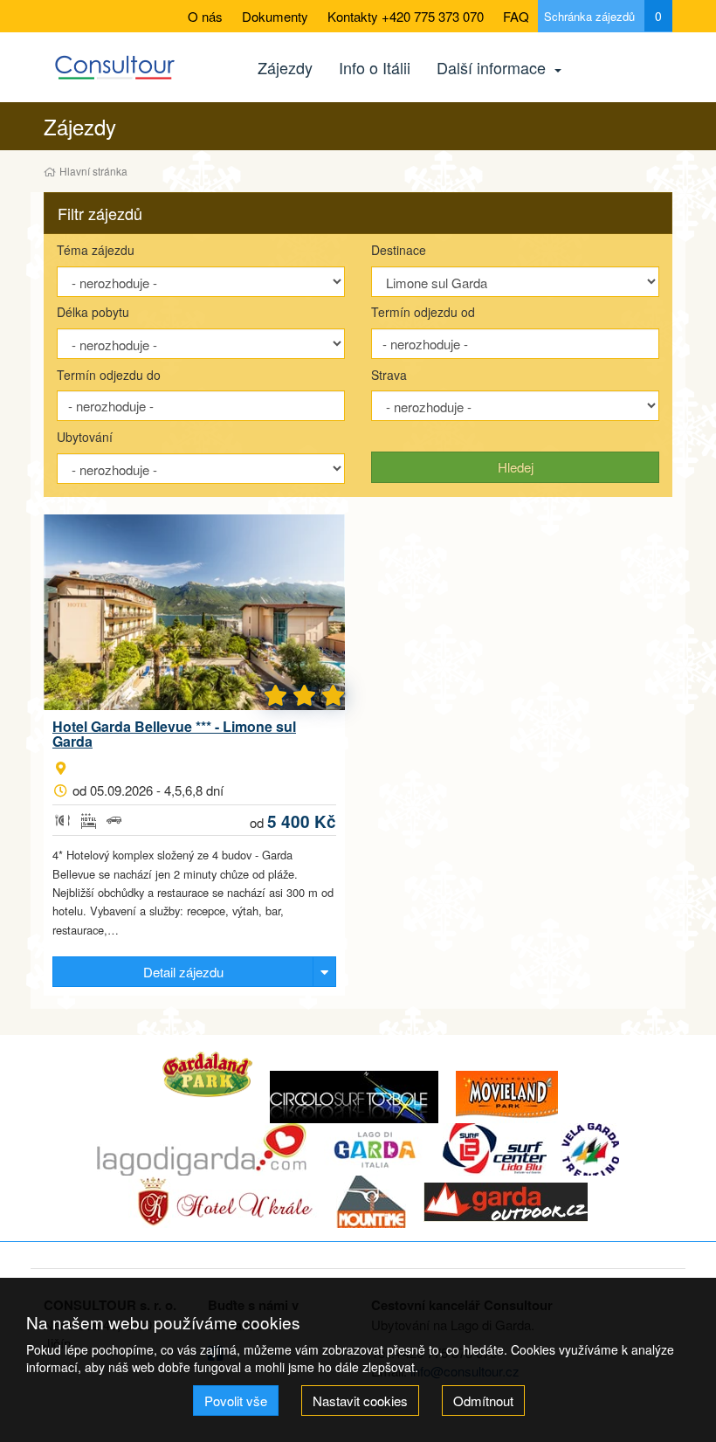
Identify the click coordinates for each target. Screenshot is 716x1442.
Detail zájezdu (183, 971)
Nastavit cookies (360, 1400)
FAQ (516, 16)
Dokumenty (275, 16)
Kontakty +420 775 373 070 (405, 16)
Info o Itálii (374, 67)
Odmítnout (483, 1400)
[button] (358, 213)
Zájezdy (285, 67)
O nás (205, 16)
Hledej (516, 467)
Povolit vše (235, 1400)
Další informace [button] (493, 67)
